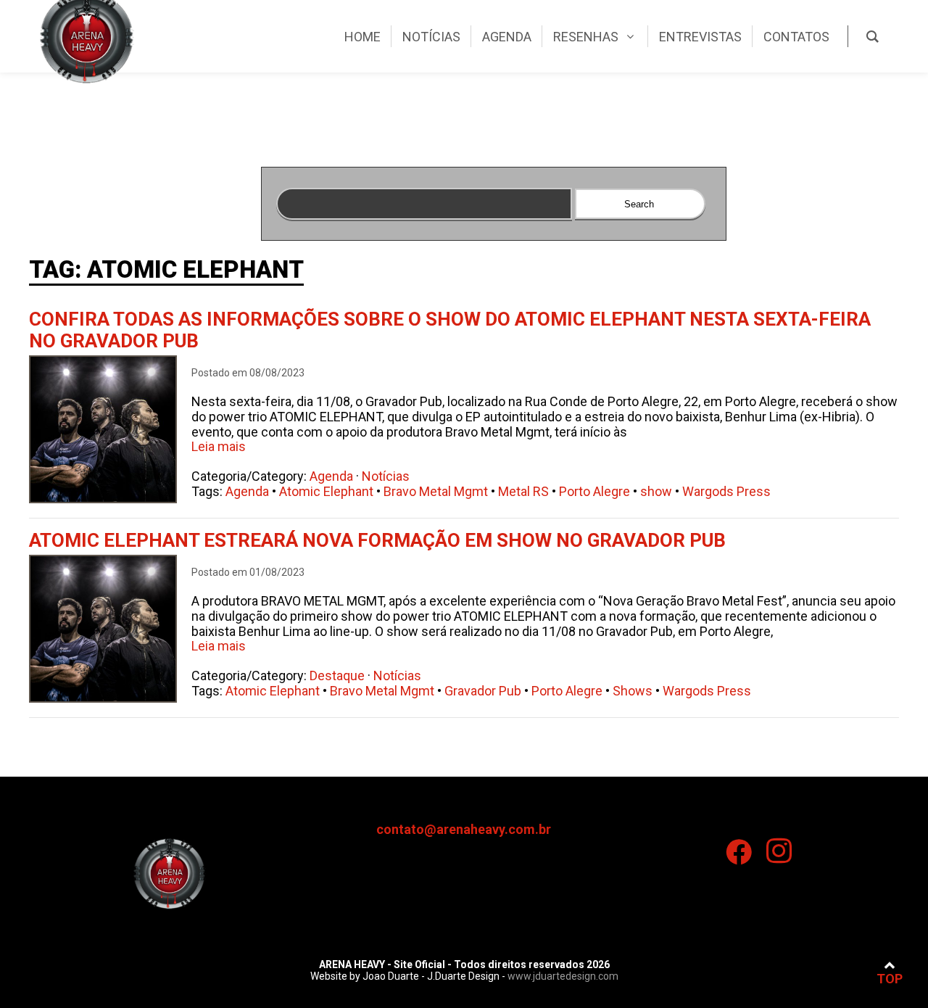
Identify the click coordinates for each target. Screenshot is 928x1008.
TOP (890, 978)
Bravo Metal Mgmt (436, 491)
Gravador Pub (482, 690)
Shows (632, 690)
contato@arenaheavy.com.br (463, 829)
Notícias (386, 476)
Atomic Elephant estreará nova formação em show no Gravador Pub (377, 540)
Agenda (331, 476)
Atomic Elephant (326, 491)
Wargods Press (726, 491)
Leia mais (218, 446)
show (656, 491)
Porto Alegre (594, 491)
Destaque (337, 675)
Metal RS (523, 491)
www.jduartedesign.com (563, 976)
